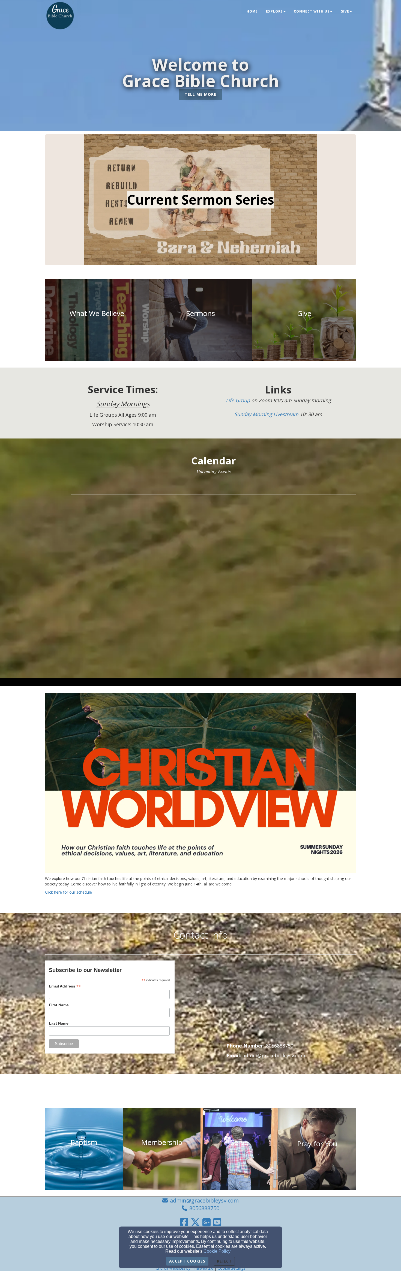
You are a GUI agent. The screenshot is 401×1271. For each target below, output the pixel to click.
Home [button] (252, 11)
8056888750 (204, 1208)
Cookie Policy (217, 1251)
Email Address (65, 986)
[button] (200, 94)
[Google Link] (206, 1222)
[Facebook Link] (184, 1222)
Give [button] (344, 11)
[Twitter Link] (195, 1222)
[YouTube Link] (217, 1222)
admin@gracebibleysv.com (204, 1200)
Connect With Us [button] (312, 11)
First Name (59, 1005)
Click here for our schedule (68, 892)
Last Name (58, 1023)
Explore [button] (274, 11)
